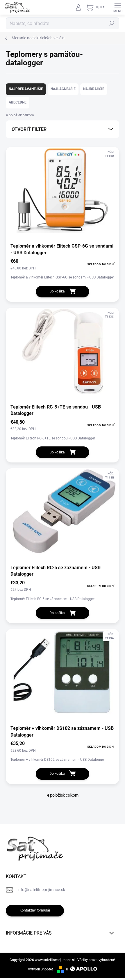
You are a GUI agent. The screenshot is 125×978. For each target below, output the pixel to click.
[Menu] (117, 7)
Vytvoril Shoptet (40, 969)
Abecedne (17, 102)
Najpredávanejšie (26, 89)
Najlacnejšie (63, 89)
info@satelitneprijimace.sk (41, 889)
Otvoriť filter (29, 129)
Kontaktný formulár (34, 910)
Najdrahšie (93, 89)
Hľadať (111, 23)
